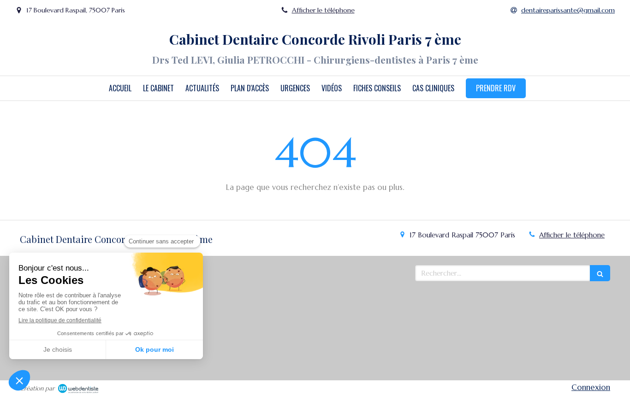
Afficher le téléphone (323, 10)
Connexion (590, 387)
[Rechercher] (600, 273)
